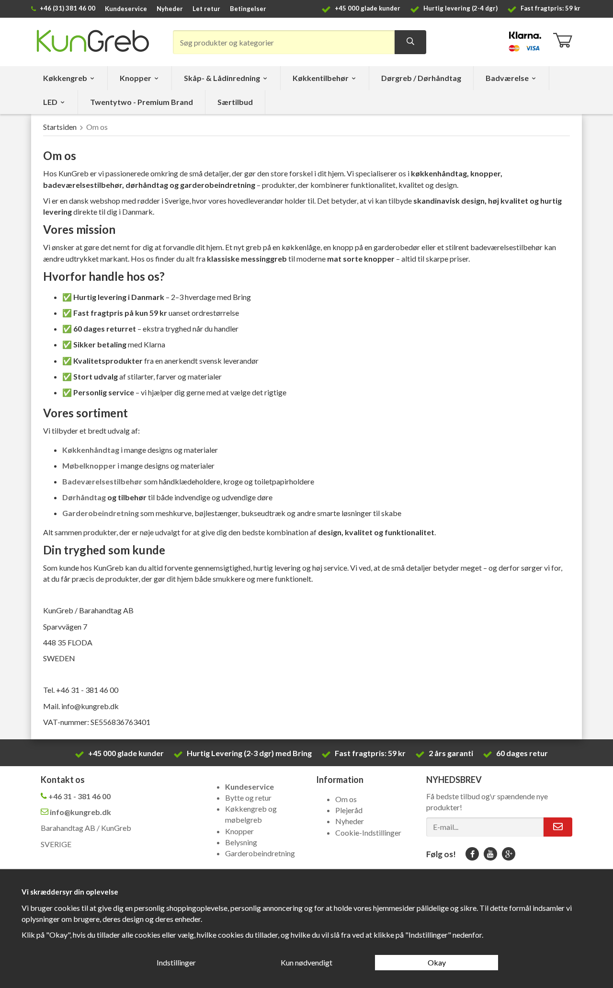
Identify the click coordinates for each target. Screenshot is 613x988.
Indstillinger (176, 962)
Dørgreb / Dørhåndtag (421, 77)
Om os (346, 799)
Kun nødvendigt (306, 962)
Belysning (241, 842)
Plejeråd (349, 810)
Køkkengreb (65, 77)
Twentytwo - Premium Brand (141, 101)
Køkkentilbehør (321, 77)
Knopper (135, 77)
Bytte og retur (248, 797)
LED (50, 101)
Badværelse (507, 77)
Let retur (206, 8)
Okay (437, 962)
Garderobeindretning (260, 853)
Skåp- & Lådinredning (222, 77)
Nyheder (170, 8)
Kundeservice (126, 8)
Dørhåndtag (84, 497)
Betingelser (248, 8)
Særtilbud (235, 101)
